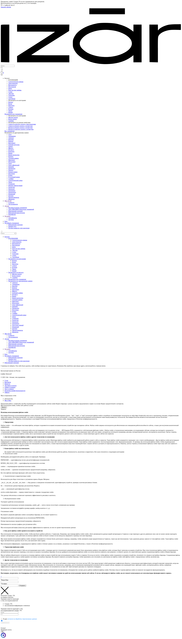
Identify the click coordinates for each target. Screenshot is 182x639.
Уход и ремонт (9, 389)
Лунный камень (13, 158)
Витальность (12, 85)
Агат (9, 134)
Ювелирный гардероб (15, 211)
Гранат (10, 146)
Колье (10, 104)
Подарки (7, 216)
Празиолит (11, 168)
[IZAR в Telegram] (2, 70)
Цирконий (11, 194)
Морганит (11, 160)
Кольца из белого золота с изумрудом (20, 127)
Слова (10, 92)
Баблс (10, 88)
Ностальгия (12, 87)
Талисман (11, 95)
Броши (10, 112)
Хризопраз (11, 190)
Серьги (10, 107)
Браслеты (11, 105)
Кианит (10, 156)
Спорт (10, 97)
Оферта (7, 392)
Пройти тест (12, 226)
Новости (7, 384)
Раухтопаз (11, 173)
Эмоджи (11, 93)
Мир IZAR (8, 201)
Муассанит (11, 161)
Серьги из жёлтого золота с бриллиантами (22, 124)
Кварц (10, 153)
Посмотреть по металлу (16, 272)
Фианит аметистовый (15, 185)
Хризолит (11, 189)
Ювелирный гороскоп (15, 224)
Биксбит (11, 139)
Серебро (11, 121)
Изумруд (11, 150)
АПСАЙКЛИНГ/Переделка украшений (21, 209)
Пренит (10, 170)
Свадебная (11, 99)
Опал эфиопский (13, 165)
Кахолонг (11, 151)
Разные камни (12, 172)
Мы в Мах (8, 400)
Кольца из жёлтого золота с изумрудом (20, 129)
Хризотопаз (12, 192)
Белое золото (12, 119)
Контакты (8, 382)
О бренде (11, 202)
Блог (6, 221)
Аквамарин (12, 136)
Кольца (10, 102)
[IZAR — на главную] (91, 64)
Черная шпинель (13, 197)
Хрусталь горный (18, 325)
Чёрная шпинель (17, 330)
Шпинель (11, 199)
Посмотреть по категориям (17, 259)
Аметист (11, 138)
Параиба (11, 167)
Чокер (10, 110)
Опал (10, 163)
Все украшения (9, 131)
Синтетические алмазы (15, 81)
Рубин (10, 175)
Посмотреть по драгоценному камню (20, 281)
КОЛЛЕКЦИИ (13, 238)
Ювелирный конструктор (16, 213)
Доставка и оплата (10, 385)
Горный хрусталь (13, 144)
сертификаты (12, 218)
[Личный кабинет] (2, 75)
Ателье (7, 206)
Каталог (7, 236)
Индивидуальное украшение (17, 207)
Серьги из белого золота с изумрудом (20, 126)
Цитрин (10, 196)
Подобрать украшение (12, 223)
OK (2, 631)
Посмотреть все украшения (13, 114)
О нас (6, 380)
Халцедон (11, 187)
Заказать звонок (6, 7)
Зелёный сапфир (17, 293)
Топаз (10, 182)
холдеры (11, 219)
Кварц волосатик (13, 155)
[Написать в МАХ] (91, 635)
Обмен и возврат (10, 387)
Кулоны (10, 109)
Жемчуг (10, 148)
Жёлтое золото (13, 117)
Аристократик (13, 83)
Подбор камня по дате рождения (18, 228)
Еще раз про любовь (14, 90)
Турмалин (11, 184)
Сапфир (10, 179)
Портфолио (12, 214)
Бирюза (10, 141)
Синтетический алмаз (15, 180)
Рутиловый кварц (14, 177)
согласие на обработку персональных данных (22, 619)
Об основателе (13, 204)
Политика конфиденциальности (15, 390)
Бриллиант (11, 143)
